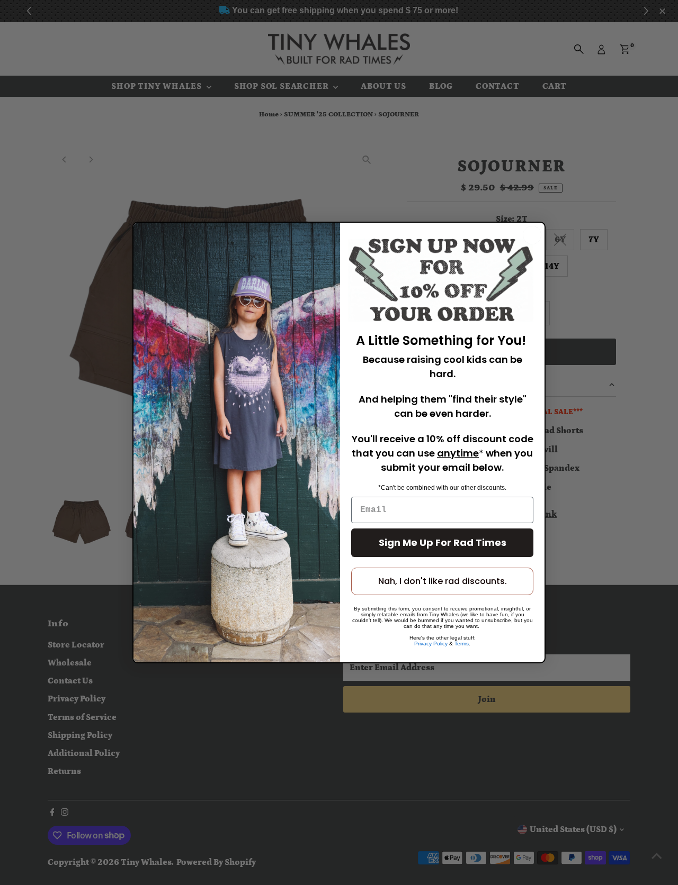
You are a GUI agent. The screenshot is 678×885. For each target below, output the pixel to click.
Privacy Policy (431, 643)
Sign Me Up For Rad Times (442, 542)
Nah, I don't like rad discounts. (442, 581)
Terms (461, 643)
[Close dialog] (532, 235)
